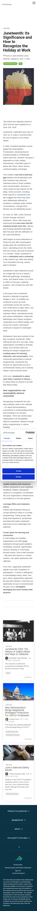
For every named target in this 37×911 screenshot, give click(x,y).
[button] (33, 3)
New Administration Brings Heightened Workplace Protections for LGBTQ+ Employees (17, 711)
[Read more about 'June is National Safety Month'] (18, 752)
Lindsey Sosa (14, 719)
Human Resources (10, 64)
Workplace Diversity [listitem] (12, 735)
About (17, 829)
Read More (28, 677)
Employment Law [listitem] (12, 732)
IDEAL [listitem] (8, 673)
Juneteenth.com (23, 195)
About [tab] (30, 438)
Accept (18, 471)
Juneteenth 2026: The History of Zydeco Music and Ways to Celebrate (17, 652)
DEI (20, 64)
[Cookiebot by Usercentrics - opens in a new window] (26, 432)
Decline (18, 477)
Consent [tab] (7, 438)
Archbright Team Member (18, 658)
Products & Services (17, 811)
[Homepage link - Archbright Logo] (18, 861)
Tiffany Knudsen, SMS (17, 774)
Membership (17, 820)
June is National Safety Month (17, 769)
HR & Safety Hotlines (17, 838)
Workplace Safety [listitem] (12, 794)
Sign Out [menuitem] (18, 870)
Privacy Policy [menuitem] (18, 865)
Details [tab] (18, 438)
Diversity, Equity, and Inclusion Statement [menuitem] (18, 868)
